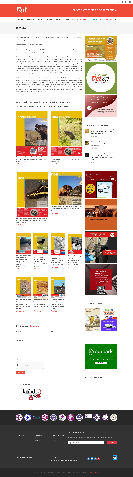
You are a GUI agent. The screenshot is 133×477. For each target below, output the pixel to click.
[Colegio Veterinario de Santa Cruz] (62, 417)
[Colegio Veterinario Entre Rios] (105, 417)
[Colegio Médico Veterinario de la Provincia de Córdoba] (45, 417)
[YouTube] (130, 2)
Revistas (37, 440)
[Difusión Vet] (101, 106)
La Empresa (11, 2)
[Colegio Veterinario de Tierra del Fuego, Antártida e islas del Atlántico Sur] (53, 417)
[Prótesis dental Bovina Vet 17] (101, 247)
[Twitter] (122, 2)
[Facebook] (119, 2)
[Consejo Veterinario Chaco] (88, 417)
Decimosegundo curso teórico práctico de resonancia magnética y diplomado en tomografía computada (102, 131)
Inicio (4, 2)
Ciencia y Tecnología (45, 19)
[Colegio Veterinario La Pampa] (36, 417)
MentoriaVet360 (106, 19)
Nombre (19, 331)
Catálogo (82, 19)
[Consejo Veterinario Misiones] (96, 417)
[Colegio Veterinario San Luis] (114, 417)
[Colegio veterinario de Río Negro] (71, 417)
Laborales (59, 19)
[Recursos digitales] (101, 184)
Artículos (70, 19)
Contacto (19, 2)
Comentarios (20, 340)
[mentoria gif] (101, 78)
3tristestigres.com (93, 472)
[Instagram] (126, 2)
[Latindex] (32, 394)
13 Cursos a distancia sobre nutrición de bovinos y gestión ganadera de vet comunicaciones (102, 143)
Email (52, 331)
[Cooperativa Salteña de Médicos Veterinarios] (79, 416)
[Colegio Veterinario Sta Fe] (19, 417)
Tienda (37, 433)
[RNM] (101, 48)
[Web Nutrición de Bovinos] (101, 214)
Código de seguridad (23, 360)
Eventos (54, 433)
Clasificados (38, 435)
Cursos (94, 19)
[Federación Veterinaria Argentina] (28, 417)
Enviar (20, 372)
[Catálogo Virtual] (101, 279)
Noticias (37, 438)
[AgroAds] (101, 356)
